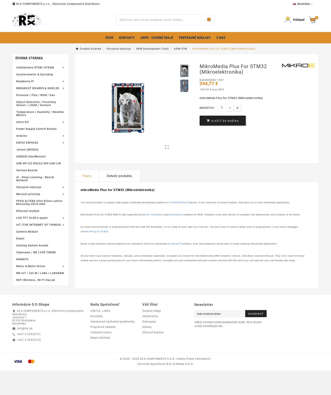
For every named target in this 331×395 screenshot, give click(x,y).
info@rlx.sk (25, 328)
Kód (202, 79)
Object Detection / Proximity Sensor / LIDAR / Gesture (36, 103)
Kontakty (96, 316)
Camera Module (27, 231)
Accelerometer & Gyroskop (34, 74)
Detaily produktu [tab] (119, 176)
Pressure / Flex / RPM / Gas (35, 95)
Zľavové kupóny (153, 332)
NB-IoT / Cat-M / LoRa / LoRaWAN (40, 273)
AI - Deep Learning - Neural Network (35, 179)
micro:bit (22, 121)
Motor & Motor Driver (30, 266)
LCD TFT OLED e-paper (32, 217)
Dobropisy (149, 321)
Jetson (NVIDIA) (27, 149)
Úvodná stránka (29, 58)
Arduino (21, 135)
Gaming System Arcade (32, 245)
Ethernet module (27, 210)
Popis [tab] (87, 176)
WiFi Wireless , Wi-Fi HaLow (35, 279)
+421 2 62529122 (29, 339)
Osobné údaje (151, 310)
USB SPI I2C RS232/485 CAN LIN (38, 163)
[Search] (209, 20)
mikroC (145, 214)
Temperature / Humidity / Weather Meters (40, 113)
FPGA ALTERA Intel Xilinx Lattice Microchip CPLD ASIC (39, 202)
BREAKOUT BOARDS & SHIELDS (37, 88)
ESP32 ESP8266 (27, 142)
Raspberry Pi (25, 81)
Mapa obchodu (100, 337)
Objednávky (150, 316)
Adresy (147, 326)
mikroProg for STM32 (96, 231)
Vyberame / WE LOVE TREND (36, 252)
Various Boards (27, 170)
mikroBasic (157, 214)
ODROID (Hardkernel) (31, 156)
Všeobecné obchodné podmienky (112, 321)
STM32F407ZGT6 (180, 202)
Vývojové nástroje (28, 187)
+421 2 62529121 (29, 334)
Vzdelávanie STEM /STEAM (35, 67)
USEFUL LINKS (100, 310)
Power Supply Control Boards (36, 128)
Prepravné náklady (103, 326)
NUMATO (22, 259)
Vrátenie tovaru (101, 332)
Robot (20, 238)
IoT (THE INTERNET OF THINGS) (38, 224)
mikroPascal (175, 214)
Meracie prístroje (28, 194)
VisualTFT (176, 244)
